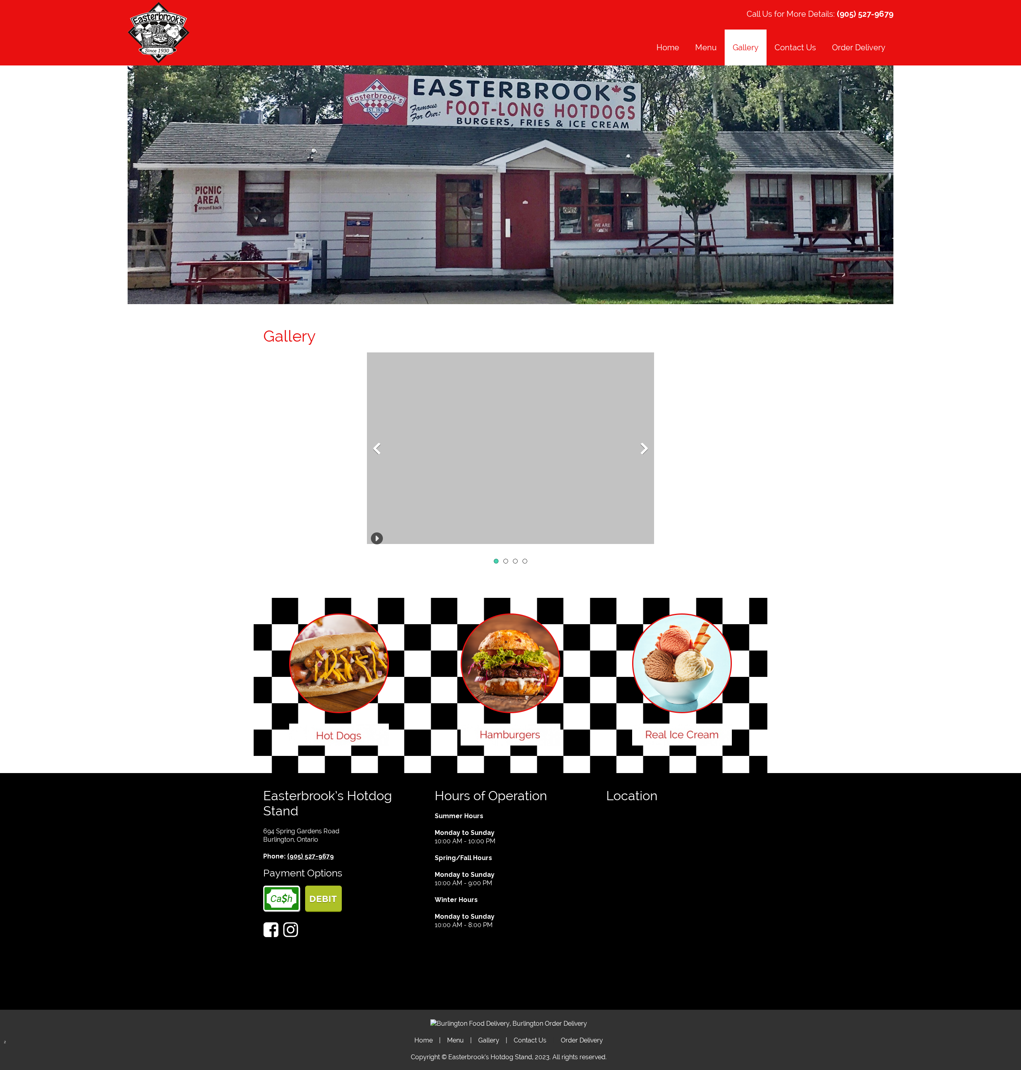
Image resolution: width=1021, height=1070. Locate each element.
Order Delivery (582, 1040)
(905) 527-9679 (865, 14)
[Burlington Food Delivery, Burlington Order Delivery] (508, 1023)
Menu (455, 1040)
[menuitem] (667, 47)
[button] (510, 448)
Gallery (488, 1040)
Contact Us (530, 1040)
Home (423, 1040)
